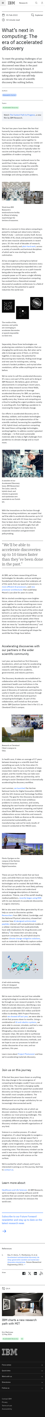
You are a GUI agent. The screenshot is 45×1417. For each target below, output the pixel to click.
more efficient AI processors (14, 587)
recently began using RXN (30, 898)
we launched (19, 788)
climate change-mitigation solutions (24, 938)
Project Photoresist (26, 1054)
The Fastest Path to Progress (22, 115)
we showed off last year (17, 1016)
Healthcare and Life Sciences (14, 1190)
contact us (8, 1170)
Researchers (7, 915)
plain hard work (29, 246)
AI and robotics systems (25, 1022)
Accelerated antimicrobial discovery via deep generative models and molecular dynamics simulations (23, 1259)
